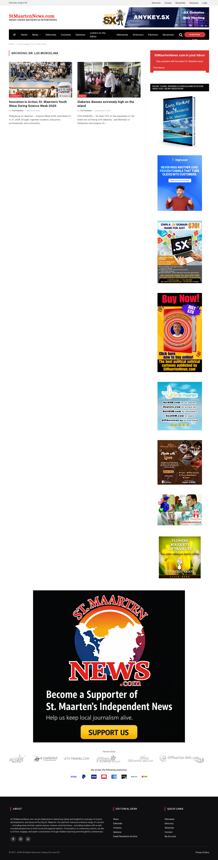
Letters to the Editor (98, 35)
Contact (168, 3)
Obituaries (122, 34)
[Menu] (14, 35)
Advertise (156, 3)
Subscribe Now (194, 35)
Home (24, 34)
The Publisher (17, 111)
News (35, 34)
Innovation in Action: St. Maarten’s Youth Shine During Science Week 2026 (38, 104)
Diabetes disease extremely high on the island (105, 104)
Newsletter (180, 3)
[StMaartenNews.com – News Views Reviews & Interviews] (33, 17)
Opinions (80, 34)
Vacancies (193, 3)
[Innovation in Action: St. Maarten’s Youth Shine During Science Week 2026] (40, 80)
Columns (66, 34)
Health (82, 96)
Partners (153, 34)
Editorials (51, 34)
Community (15, 96)
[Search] (181, 34)
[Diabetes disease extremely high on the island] (109, 80)
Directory (138, 34)
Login (204, 3)
